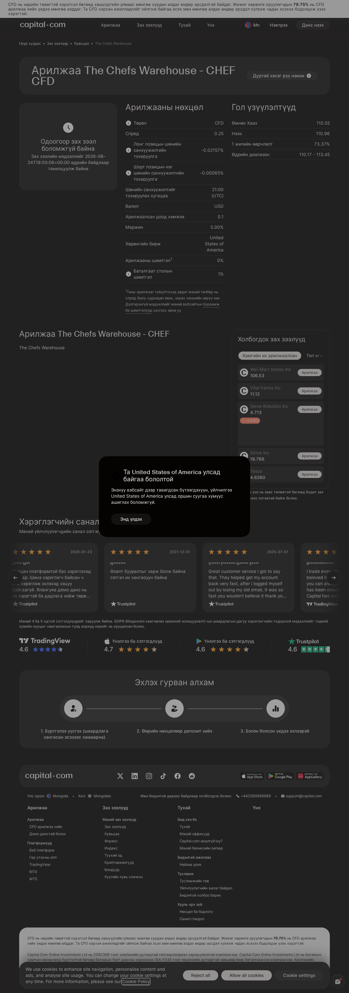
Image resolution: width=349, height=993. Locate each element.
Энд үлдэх (131, 519)
